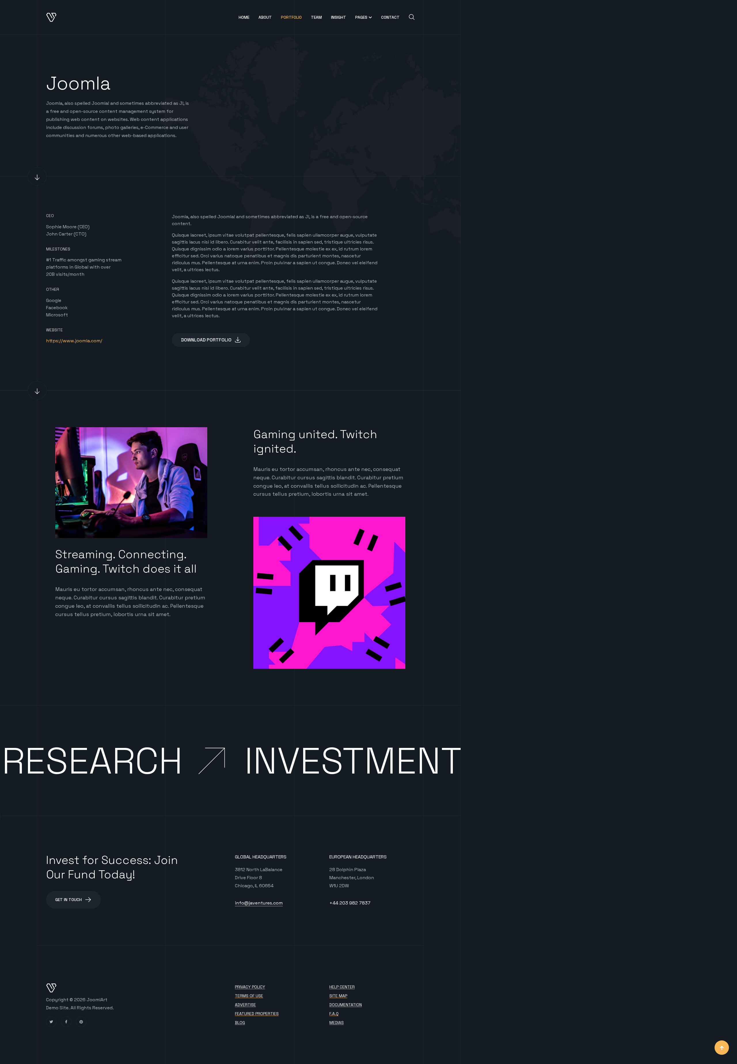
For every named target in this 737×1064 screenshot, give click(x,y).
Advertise (245, 1005)
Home (244, 17)
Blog (240, 1023)
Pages (361, 17)
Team (316, 17)
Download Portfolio (206, 340)
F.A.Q (334, 1014)
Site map (338, 996)
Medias (336, 1023)
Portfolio (291, 17)
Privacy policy (250, 987)
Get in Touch (68, 899)
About (265, 17)
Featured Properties (257, 1014)
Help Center (342, 987)
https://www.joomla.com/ (74, 341)
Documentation (345, 1005)
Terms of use (249, 996)
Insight (338, 17)
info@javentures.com (259, 903)
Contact (390, 17)
